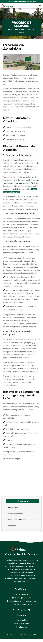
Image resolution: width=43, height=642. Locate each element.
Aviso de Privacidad (21, 623)
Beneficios (12, 526)
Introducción (13, 508)
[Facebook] (14, 609)
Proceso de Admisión (16, 519)
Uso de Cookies (21, 620)
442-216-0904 (17, 1)
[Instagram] (21, 609)
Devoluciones (21, 627)
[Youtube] (17, 609)
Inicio (10, 30)
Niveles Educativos (15, 513)
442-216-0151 (30, 1)
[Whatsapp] (25, 609)
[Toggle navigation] (39, 5)
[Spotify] (29, 609)
